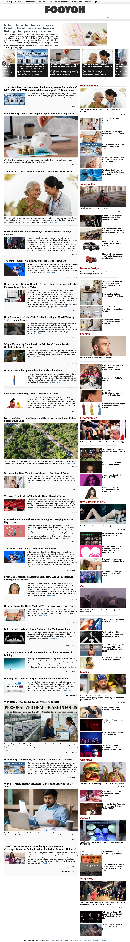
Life (50, 2)
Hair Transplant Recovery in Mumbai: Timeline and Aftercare (38, 759)
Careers (103, 940)
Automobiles (77, 2)
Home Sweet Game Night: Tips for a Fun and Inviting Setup (112, 574)
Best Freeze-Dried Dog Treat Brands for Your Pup (31, 393)
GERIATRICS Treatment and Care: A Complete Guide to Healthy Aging (113, 159)
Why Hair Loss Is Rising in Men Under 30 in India (31, 701)
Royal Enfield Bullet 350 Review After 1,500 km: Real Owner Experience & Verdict (113, 230)
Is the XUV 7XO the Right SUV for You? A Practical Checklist (111, 243)
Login (107, 17)
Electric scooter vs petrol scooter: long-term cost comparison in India (112, 218)
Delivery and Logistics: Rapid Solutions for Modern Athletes (37, 629)
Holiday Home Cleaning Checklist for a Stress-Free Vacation (112, 309)
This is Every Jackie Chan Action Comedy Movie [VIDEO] (112, 927)
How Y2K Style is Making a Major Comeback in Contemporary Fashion (112, 367)
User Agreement (57, 940)
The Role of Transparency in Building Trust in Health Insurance (97, 65)
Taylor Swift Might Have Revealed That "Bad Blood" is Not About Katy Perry (113, 634)
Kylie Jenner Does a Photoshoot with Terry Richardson (110, 490)
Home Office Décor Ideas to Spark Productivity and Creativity (112, 322)
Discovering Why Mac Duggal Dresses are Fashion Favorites (113, 406)
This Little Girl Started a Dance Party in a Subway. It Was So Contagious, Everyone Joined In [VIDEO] (103, 903)
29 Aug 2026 (11, 2)
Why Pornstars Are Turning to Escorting (95, 526)
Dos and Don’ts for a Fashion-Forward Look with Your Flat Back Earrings (113, 393)
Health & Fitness (61, 2)
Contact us (78, 940)
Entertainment (30, 2)
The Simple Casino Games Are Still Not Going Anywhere (35, 260)
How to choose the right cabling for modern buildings (33, 370)
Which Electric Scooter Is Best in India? (95, 208)
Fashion (42, 2)
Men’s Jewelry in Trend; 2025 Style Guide (96, 358)
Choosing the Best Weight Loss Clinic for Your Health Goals (36, 472)
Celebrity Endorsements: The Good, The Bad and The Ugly (102, 442)
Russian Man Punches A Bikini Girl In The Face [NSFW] (111, 793)
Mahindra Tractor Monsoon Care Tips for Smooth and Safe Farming (112, 256)
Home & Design (91, 2)
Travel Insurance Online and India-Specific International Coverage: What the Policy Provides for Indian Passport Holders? (40, 848)
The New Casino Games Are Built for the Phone (30, 548)
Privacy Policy (68, 940)
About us (96, 940)
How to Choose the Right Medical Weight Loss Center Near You (39, 605)
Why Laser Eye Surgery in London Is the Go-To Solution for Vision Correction (113, 172)
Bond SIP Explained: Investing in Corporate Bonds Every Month (64, 65)
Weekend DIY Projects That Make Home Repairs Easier (34, 496)
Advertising (87, 940)
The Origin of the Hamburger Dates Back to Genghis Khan (102, 784)
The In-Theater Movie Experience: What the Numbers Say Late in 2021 (112, 748)
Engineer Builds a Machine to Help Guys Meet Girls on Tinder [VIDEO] (113, 806)
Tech (19, 2)
